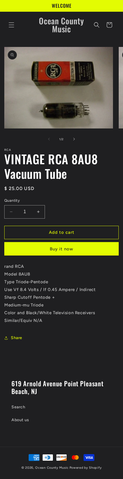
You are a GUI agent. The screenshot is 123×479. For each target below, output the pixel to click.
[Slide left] (49, 139)
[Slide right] (74, 139)
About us (20, 419)
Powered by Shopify (86, 468)
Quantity (12, 200)
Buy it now (61, 249)
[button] (11, 25)
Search (18, 407)
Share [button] (16, 337)
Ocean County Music (52, 468)
